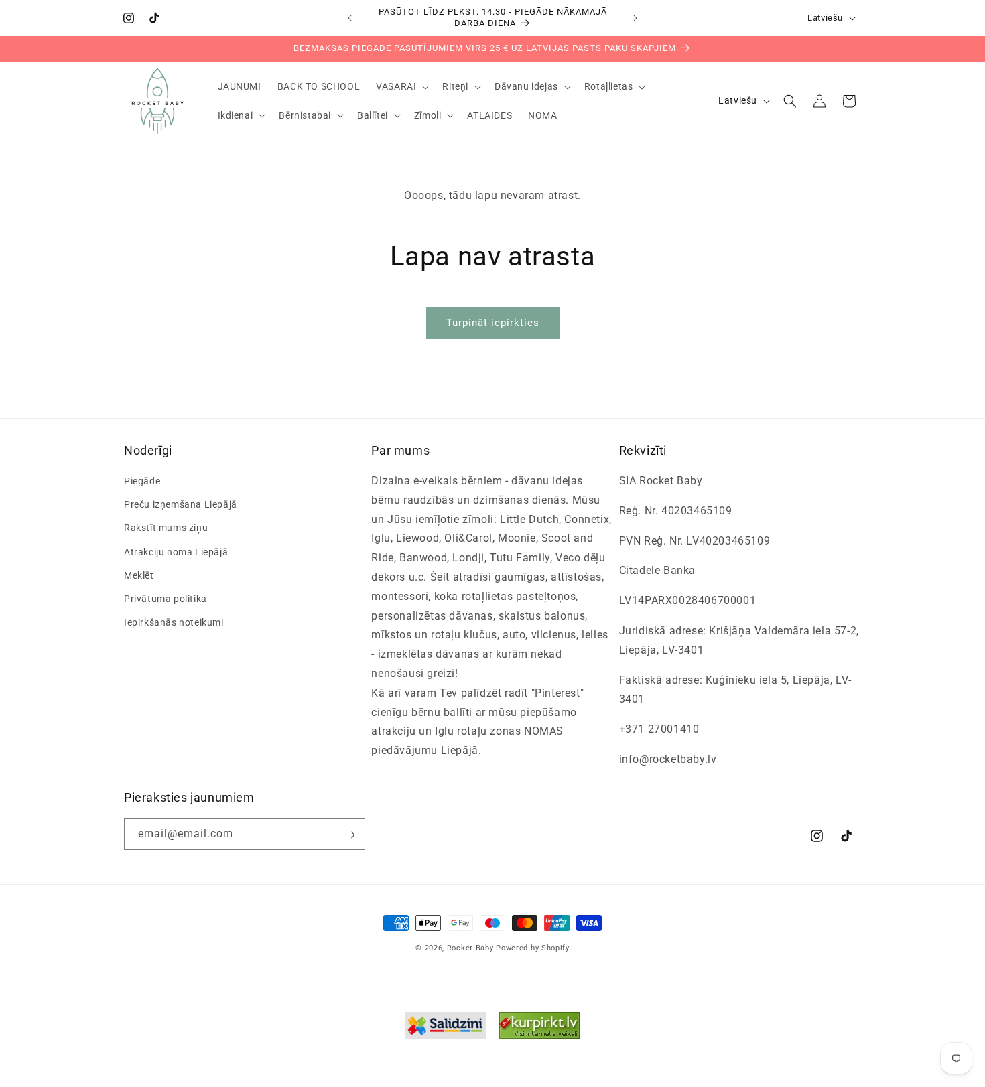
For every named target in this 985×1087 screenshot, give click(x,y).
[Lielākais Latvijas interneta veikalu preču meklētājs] (539, 1028)
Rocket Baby (470, 948)
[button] (401, 86)
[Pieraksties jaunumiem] (350, 835)
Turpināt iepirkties (492, 323)
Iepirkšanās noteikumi (174, 622)
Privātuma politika (165, 598)
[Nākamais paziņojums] (635, 18)
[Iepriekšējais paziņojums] (350, 18)
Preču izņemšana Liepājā (180, 505)
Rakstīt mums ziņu (166, 528)
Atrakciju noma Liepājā (176, 552)
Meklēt (139, 575)
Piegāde (142, 481)
